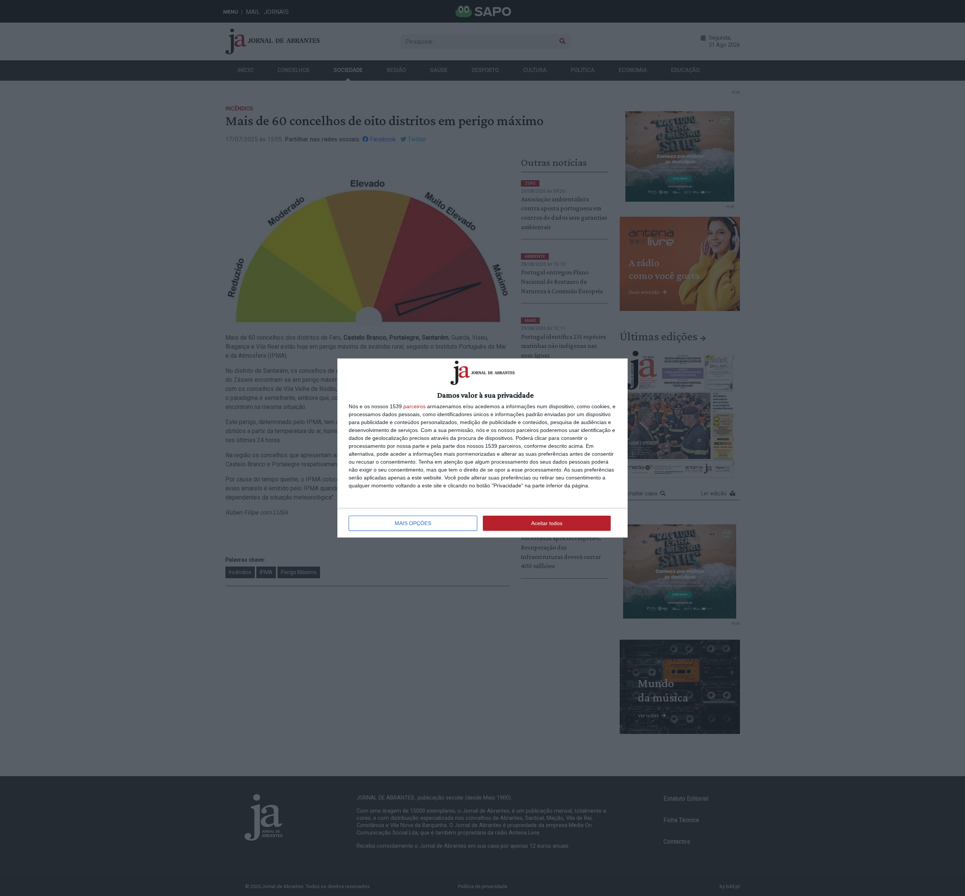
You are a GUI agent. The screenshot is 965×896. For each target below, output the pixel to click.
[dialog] (482, 447)
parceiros (414, 406)
